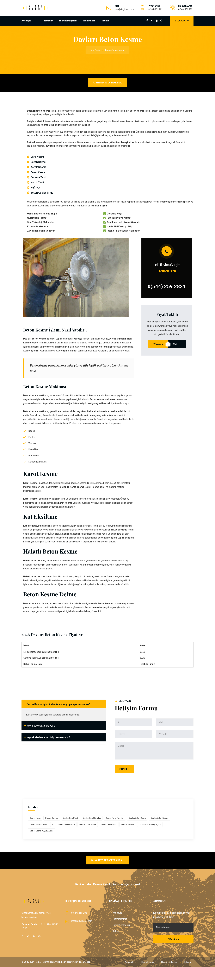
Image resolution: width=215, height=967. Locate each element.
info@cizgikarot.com (124, 9)
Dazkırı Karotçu (51, 818)
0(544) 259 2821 (156, 9)
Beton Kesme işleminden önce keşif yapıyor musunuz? (59, 704)
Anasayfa (26, 20)
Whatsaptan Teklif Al (109, 860)
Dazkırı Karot (35, 818)
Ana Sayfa (95, 50)
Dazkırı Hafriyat (127, 824)
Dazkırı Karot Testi (70, 818)
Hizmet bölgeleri (68, 20)
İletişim (105, 20)
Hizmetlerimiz (120, 919)
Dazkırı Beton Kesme (159, 818)
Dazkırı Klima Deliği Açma (150, 824)
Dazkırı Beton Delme (137, 818)
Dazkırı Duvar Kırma (87, 824)
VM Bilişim (60, 962)
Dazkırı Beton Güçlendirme (63, 824)
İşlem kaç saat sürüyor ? (41, 725)
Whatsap (158, 344)
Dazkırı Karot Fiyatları (92, 818)
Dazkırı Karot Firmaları (115, 818)
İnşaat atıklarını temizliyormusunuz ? (48, 737)
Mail (176, 344)
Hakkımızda (89, 20)
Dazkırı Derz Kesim (109, 824)
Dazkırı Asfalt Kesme (38, 824)
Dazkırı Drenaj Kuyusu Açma (41, 831)
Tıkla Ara (180, 20)
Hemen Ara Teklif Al (109, 82)
